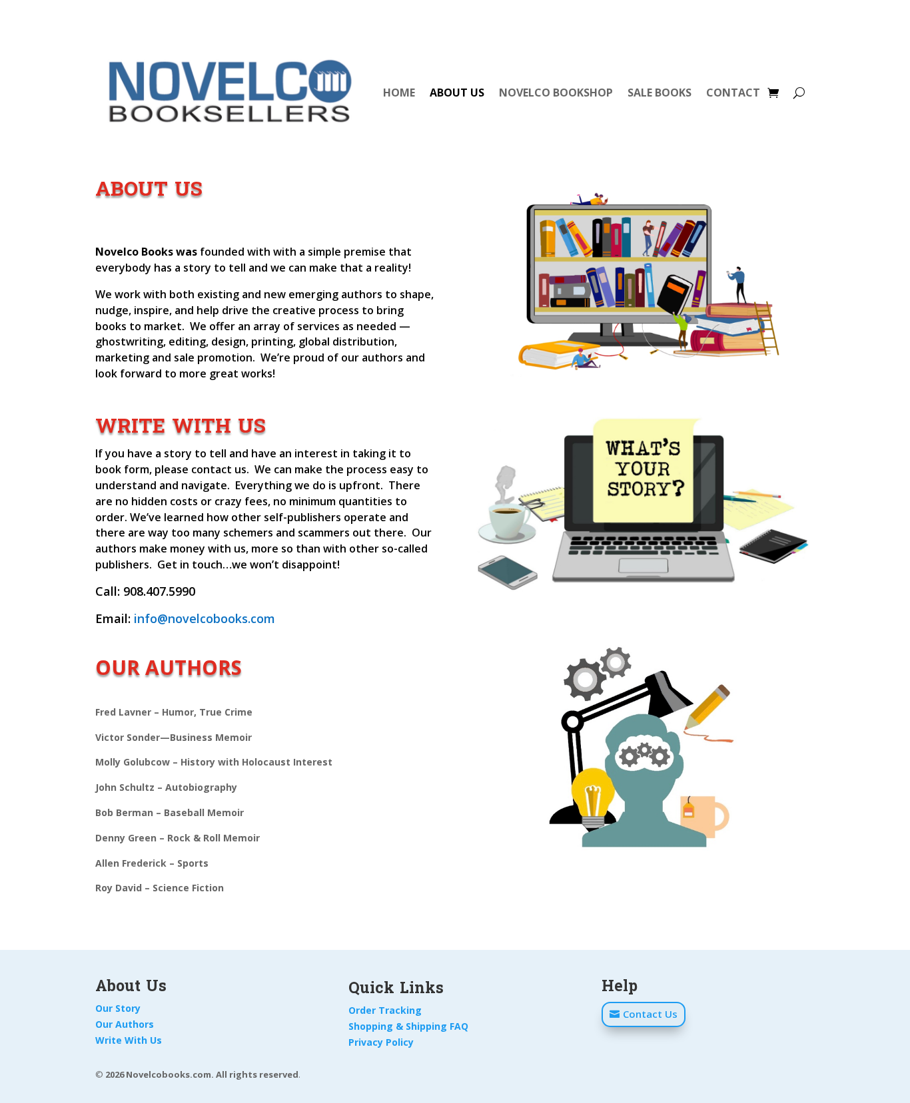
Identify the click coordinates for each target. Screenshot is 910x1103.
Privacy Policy (381, 1042)
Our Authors (124, 1024)
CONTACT (733, 92)
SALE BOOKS (659, 92)
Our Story (118, 1008)
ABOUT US (457, 92)
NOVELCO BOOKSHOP (556, 92)
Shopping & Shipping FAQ (408, 1026)
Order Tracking (385, 1010)
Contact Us (650, 1013)
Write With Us (128, 1040)
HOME (399, 92)
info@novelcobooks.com (204, 618)
